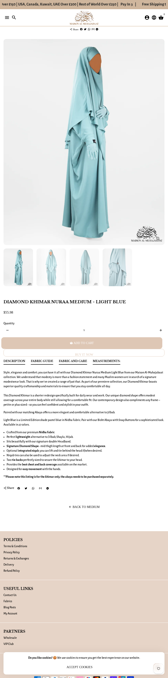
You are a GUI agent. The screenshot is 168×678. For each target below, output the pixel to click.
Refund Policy (12, 570)
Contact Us (10, 595)
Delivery (9, 564)
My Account (10, 613)
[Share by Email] (93, 29)
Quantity (9, 323)
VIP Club (9, 644)
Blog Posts (10, 607)
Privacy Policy (12, 552)
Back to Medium (84, 507)
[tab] (14, 362)
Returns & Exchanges (16, 558)
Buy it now (84, 354)
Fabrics (8, 601)
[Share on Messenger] (97, 29)
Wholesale (10, 637)
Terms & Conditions (15, 546)
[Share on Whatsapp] (89, 29)
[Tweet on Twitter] (85, 29)
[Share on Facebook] (81, 29)
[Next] (160, 142)
